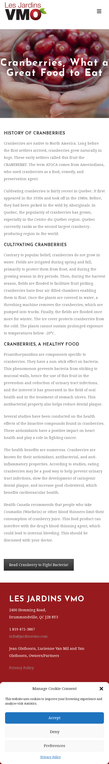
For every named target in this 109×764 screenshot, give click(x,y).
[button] (101, 688)
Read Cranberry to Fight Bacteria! (38, 565)
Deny (54, 731)
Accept (54, 718)
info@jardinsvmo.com (28, 636)
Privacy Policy (50, 757)
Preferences (54, 745)
